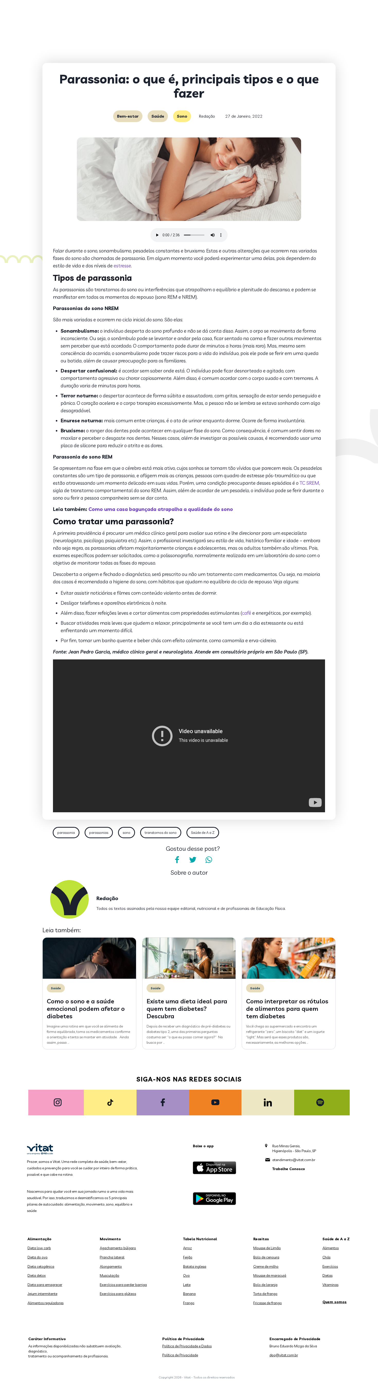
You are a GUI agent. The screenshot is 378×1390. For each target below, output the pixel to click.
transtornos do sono (161, 832)
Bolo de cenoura (266, 1257)
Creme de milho (265, 1266)
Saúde (157, 116)
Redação (207, 116)
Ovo (186, 1275)
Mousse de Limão (267, 1248)
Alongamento (111, 1266)
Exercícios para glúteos (118, 1293)
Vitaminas (330, 1284)
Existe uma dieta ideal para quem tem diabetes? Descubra (187, 1008)
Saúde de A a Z (202, 832)
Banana (189, 1293)
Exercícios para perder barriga (123, 1284)
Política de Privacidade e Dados (187, 1346)
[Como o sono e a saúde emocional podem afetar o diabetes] (89, 977)
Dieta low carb (39, 1248)
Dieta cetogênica (41, 1266)
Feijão (187, 1257)
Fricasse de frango (267, 1303)
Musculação (109, 1275)
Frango (188, 1303)
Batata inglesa (194, 1266)
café (246, 613)
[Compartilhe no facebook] (177, 860)
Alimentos (330, 1248)
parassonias (98, 832)
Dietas (327, 1275)
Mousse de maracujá (269, 1275)
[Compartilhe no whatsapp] (208, 860)
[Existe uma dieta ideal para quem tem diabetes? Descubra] (189, 977)
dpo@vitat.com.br (283, 1355)
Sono (182, 116)
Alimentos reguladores (46, 1303)
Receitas (261, 1239)
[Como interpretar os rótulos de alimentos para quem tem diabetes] (288, 977)
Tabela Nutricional (200, 1239)
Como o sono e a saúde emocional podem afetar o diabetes (86, 1008)
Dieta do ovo (38, 1257)
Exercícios (330, 1266)
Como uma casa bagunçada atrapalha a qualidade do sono (160, 509)
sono (126, 832)
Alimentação (39, 1239)
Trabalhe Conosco (288, 1169)
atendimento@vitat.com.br (293, 1160)
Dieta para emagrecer (45, 1284)
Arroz (187, 1248)
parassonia (66, 832)
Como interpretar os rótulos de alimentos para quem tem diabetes (287, 1008)
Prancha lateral (112, 1257)
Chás (326, 1257)
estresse (122, 266)
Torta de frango (265, 1293)
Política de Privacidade (180, 1355)
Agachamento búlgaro (118, 1248)
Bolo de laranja (265, 1284)
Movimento (110, 1239)
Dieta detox (37, 1275)
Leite (187, 1284)
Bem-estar (128, 116)
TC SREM (309, 483)
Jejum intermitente (42, 1293)
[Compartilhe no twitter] (192, 860)
